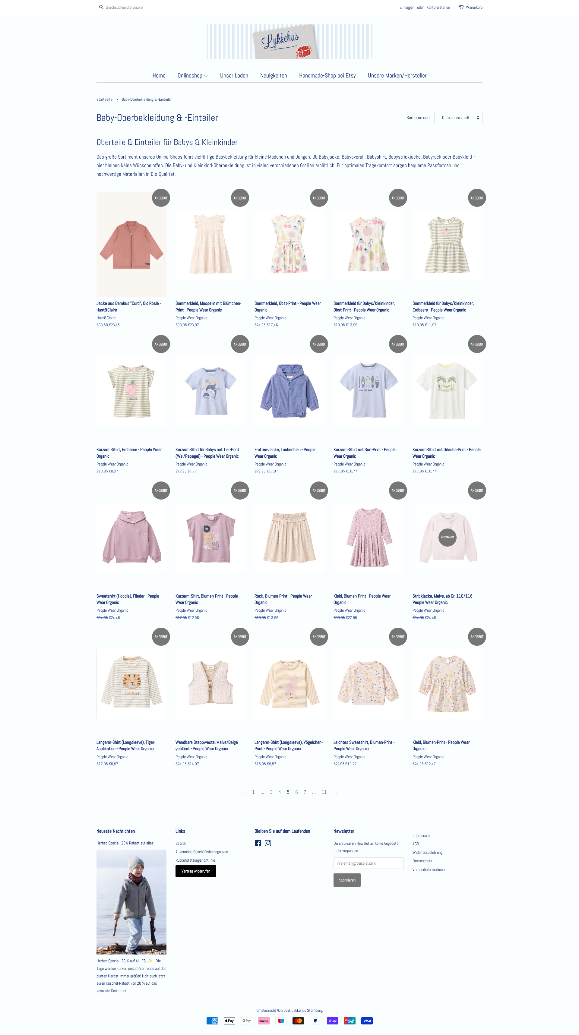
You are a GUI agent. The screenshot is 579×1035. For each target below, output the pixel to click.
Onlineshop (191, 75)
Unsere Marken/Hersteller (397, 75)
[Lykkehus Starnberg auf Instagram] (267, 844)
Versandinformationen (429, 869)
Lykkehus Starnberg (307, 1010)
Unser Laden (234, 75)
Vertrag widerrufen (196, 871)
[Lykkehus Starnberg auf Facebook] (258, 844)
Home (159, 75)
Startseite (104, 99)
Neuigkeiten (273, 75)
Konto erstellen (438, 7)
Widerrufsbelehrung (427, 852)
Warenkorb (474, 7)
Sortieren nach (419, 118)
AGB (416, 844)
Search (181, 843)
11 (324, 792)
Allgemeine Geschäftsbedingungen (202, 851)
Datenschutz (422, 860)
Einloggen (407, 7)
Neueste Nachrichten (115, 831)
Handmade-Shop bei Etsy (327, 75)
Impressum (421, 835)
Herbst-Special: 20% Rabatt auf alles (124, 843)
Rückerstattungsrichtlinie (195, 860)
